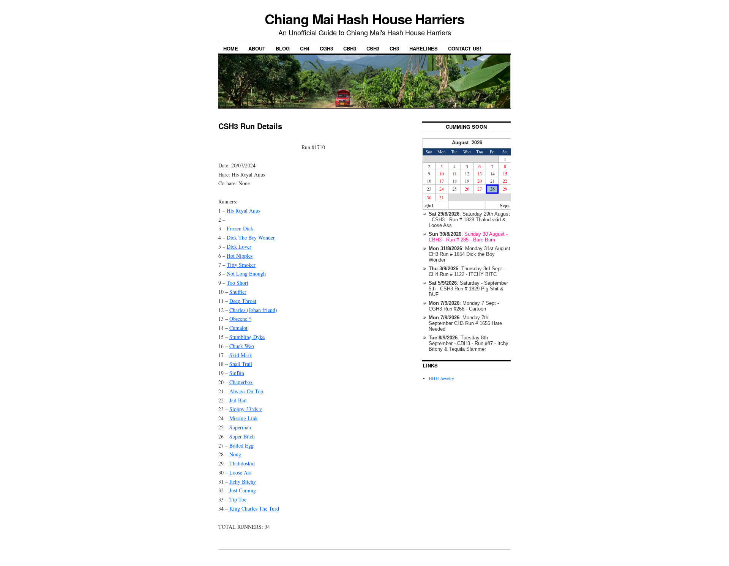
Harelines (423, 48)
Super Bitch (242, 436)
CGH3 (326, 48)
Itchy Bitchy (242, 481)
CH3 (394, 48)
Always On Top (246, 391)
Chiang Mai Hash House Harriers (364, 18)
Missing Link (243, 418)
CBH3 (349, 48)
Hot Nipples (239, 255)
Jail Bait (238, 400)
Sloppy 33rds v (245, 409)
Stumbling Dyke (247, 337)
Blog (283, 48)
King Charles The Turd (254, 508)
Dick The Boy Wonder (251, 237)
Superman (240, 427)
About (256, 48)
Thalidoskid (242, 463)
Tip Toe (237, 499)
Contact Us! (464, 48)
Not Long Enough (246, 273)
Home (230, 48)
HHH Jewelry (441, 378)
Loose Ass (240, 472)
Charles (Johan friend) (253, 310)
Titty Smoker (241, 264)
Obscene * (240, 318)
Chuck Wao (241, 346)
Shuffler (237, 291)
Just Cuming (242, 490)
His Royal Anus (243, 210)
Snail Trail (240, 363)
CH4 (304, 48)
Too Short (237, 282)
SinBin (236, 373)
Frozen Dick (240, 228)
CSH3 (372, 48)
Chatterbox (241, 382)
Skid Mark (240, 355)
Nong (235, 454)
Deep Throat (242, 300)
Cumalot (238, 327)
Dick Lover (239, 246)
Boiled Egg (241, 445)
